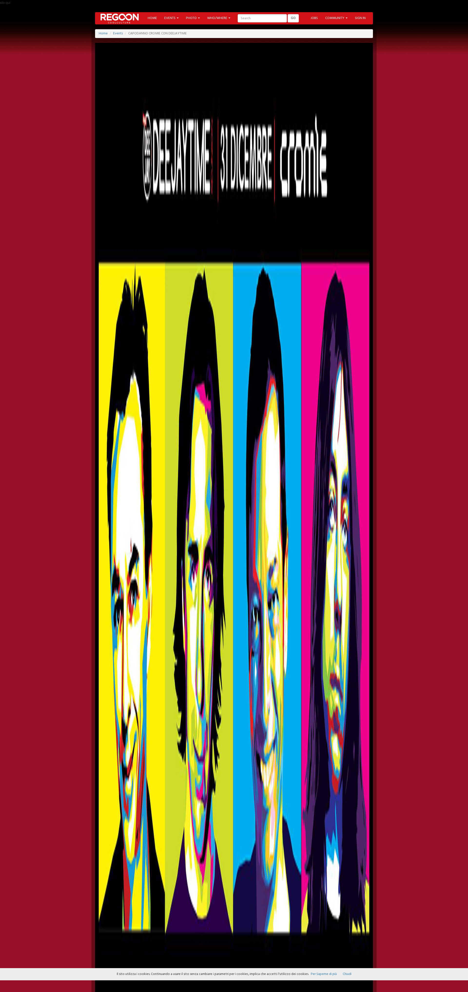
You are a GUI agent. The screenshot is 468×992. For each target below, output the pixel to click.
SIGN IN (360, 18)
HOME (152, 18)
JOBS (314, 18)
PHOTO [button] (191, 18)
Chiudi (347, 974)
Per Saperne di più (324, 974)
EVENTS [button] (170, 18)
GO (293, 18)
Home (103, 33)
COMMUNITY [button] (335, 18)
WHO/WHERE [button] (217, 18)
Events (118, 33)
